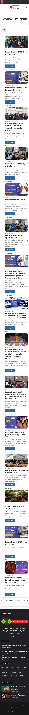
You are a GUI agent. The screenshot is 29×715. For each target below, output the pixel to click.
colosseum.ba (14, 707)
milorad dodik (13, 672)
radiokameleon (10, 49)
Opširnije (17, 633)
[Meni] (2, 8)
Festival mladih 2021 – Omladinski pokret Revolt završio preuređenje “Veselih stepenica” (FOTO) (15, 354)
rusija (11, 675)
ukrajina (13, 678)
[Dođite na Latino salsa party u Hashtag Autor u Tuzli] (16, 422)
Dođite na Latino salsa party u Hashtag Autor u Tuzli (15, 434)
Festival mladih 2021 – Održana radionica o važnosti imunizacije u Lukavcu (14, 126)
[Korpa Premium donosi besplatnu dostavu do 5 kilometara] (5, 689)
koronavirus (4, 672)
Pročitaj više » (10, 66)
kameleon (20, 669)
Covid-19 (19, 667)
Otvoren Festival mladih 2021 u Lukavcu (15, 507)
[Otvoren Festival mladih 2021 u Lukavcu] (16, 496)
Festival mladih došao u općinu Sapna (15, 236)
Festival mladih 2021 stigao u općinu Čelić (16, 471)
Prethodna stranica (8, 600)
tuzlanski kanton (6, 678)
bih (2, 667)
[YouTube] (15, 636)
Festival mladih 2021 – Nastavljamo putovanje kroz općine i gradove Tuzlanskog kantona (15, 274)
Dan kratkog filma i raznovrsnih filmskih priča (18, 695)
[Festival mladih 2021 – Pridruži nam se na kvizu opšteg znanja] (16, 567)
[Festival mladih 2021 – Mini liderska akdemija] (16, 77)
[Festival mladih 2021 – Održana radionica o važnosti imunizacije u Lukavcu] (16, 113)
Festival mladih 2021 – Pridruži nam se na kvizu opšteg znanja (15, 580)
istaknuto (9, 669)
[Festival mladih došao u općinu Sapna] (16, 225)
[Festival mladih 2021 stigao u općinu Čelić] (16, 460)
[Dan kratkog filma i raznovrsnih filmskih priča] (5, 696)
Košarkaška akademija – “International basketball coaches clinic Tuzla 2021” (16, 315)
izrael (15, 669)
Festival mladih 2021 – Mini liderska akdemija (16, 89)
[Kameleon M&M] (14, 7)
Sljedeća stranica (21, 600)
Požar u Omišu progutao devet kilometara (14, 2)
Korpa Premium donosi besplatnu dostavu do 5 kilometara (18, 688)
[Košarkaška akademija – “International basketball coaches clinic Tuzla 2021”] (16, 303)
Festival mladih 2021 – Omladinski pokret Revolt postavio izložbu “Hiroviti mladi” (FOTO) (15, 395)
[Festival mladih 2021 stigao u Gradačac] (16, 42)
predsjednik (4, 675)
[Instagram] (17, 636)
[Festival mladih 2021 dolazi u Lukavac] (16, 532)
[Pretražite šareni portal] (27, 8)
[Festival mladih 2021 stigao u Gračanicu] (16, 153)
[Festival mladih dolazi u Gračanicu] (16, 189)
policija (19, 672)
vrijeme (19, 678)
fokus (25, 667)
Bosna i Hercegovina (10, 667)
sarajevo (16, 675)
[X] (14, 636)
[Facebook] (12, 636)
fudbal (3, 669)
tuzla (21, 675)
